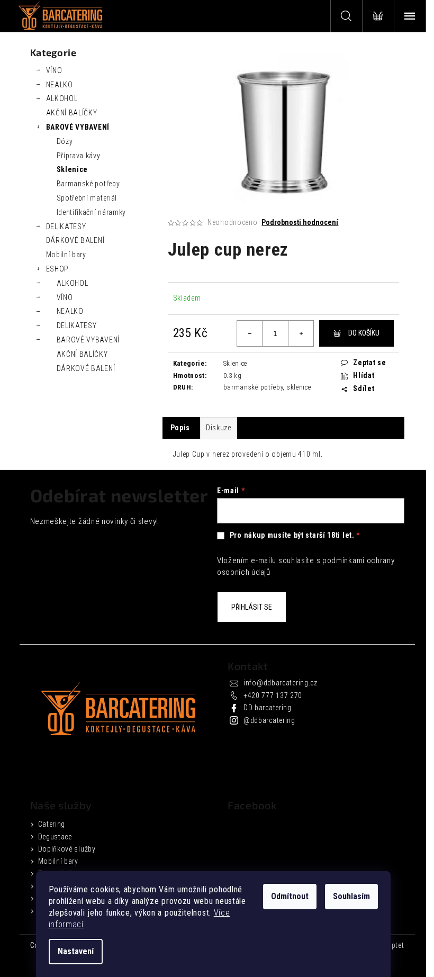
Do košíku (363, 333)
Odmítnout (290, 896)
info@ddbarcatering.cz (280, 683)
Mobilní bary (66, 254)
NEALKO (59, 84)
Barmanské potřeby (88, 183)
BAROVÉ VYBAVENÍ (78, 127)
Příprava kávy (79, 155)
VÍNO (54, 70)
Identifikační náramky (91, 212)
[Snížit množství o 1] (250, 333)
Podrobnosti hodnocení (299, 222)
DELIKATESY (66, 226)
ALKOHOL (62, 98)
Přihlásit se (251, 607)
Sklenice (72, 169)
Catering (52, 824)
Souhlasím (351, 896)
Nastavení (76, 951)
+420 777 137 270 (272, 695)
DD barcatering (267, 707)
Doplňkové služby (67, 849)
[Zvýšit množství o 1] (300, 333)
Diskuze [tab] (218, 427)
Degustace (55, 837)
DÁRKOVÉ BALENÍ (75, 240)
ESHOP (57, 269)
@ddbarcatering (269, 720)
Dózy (65, 141)
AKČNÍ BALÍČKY (71, 112)
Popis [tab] (180, 427)
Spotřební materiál (87, 198)
